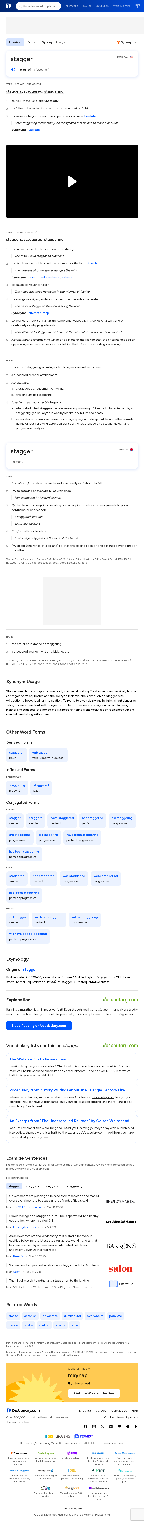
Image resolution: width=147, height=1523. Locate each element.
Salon (16, 1271)
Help (134, 1410)
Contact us (119, 1410)
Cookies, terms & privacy (121, 1417)
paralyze (115, 1316)
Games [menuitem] (87, 6)
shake (28, 1325)
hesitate (90, 116)
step (46, 313)
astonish (91, 263)
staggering (54, 91)
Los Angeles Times (24, 1227)
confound (53, 277)
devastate (50, 1316)
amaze (13, 1316)
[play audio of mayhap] (70, 1383)
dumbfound (37, 277)
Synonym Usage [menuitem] (53, 42)
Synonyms (128, 42)
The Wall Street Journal (27, 1207)
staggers (14, 91)
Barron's (18, 1256)
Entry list (85, 1410)
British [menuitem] (32, 42)
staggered (33, 91)
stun (75, 1325)
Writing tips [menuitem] (122, 6)
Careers (101, 1410)
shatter (44, 1325)
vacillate (34, 130)
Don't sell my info (72, 1508)
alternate (35, 313)
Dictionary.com (8, 6)
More (74, 42)
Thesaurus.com (137, 6)
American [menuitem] (15, 42)
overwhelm (95, 1316)
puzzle (13, 1325)
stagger (30, 969)
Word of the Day (79, 1368)
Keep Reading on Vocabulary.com (39, 1026)
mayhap (78, 1375)
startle (60, 1325)
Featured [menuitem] (72, 6)
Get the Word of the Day (94, 1393)
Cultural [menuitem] (102, 6)
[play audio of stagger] (13, 69)
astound (67, 277)
